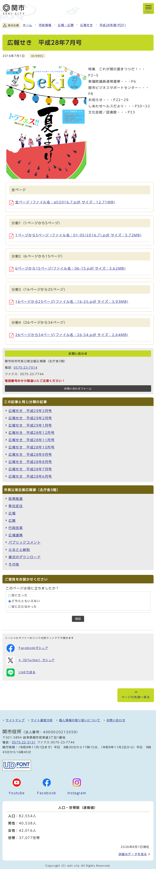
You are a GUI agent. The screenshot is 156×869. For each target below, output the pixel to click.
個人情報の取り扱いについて (79, 720)
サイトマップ (15, 720)
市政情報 (45, 25)
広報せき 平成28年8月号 (30, 461)
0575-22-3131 (24, 742)
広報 (12, 513)
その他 (14, 564)
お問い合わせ (116, 720)
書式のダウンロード (25, 557)
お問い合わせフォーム (78, 389)
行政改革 (16, 528)
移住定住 (16, 506)
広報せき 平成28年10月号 (31, 447)
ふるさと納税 (19, 549)
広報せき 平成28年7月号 (30, 469)
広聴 (12, 520)
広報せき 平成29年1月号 (30, 425)
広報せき (86, 25)
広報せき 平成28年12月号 (31, 432)
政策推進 (16, 498)
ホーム (27, 25)
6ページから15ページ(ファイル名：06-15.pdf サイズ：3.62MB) (70, 268)
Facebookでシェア (33, 648)
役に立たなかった (24, 606)
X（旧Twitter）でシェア (37, 660)
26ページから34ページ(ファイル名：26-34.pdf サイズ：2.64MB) (71, 334)
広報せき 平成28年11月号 (31, 440)
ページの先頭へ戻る (135, 697)
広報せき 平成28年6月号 (30, 476)
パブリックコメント (25, 542)
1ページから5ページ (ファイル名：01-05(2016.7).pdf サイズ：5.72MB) (78, 235)
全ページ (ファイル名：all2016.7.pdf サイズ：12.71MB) (65, 202)
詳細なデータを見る (133, 854)
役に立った (19, 595)
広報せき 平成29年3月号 (30, 410)
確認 (78, 618)
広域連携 (16, 535)
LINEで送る (27, 672)
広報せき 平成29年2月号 (30, 418)
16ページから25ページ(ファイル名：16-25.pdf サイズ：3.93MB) (71, 301)
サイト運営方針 (42, 720)
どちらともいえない (26, 601)
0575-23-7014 (25, 367)
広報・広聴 (66, 25)
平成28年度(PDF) (113, 25)
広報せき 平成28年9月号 (30, 454)
